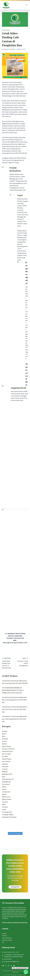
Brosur (4, 734)
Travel (4, 809)
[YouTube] (14, 966)
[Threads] (11, 966)
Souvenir (5, 802)
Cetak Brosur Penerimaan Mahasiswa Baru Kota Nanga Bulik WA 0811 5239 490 (14, 719)
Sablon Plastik (6, 799)
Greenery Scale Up (8, 749)
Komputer (5, 766)
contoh (4, 741)
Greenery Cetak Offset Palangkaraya (22, 662)
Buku (3, 736)
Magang (4, 771)
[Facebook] (3, 966)
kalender (5, 764)
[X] (6, 966)
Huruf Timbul (6, 754)
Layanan (4, 933)
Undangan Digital (7, 814)
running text (6, 792)
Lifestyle (5, 769)
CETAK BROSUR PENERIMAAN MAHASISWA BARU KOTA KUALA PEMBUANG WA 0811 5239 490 (13, 690)
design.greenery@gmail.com (11, 961)
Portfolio (4, 935)
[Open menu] (26, 5)
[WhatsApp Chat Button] (25, 971)
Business (5, 739)
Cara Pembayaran (7, 938)
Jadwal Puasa (6, 759)
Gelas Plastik (6, 746)
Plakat (4, 787)
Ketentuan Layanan (7, 940)
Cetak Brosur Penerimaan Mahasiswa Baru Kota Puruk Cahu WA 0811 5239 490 (14, 709)
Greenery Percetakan (9, 49)
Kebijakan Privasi (22, 975)
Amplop (4, 731)
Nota (3, 777)
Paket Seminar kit (8, 779)
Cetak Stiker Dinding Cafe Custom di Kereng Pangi (6, 663)
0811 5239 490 (8, 959)
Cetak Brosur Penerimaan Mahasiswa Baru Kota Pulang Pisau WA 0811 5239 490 (14, 699)
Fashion (4, 744)
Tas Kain (5, 807)
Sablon (4, 794)
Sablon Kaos (6, 797)
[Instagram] (8, 966)
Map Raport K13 (7, 774)
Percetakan (6, 30)
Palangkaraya (6, 782)
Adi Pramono (15, 972)
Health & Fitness (7, 751)
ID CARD (5, 756)
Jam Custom (6, 761)
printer (4, 789)
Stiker (4, 804)
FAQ (3, 942)
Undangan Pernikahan (9, 817)
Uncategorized (7, 812)
